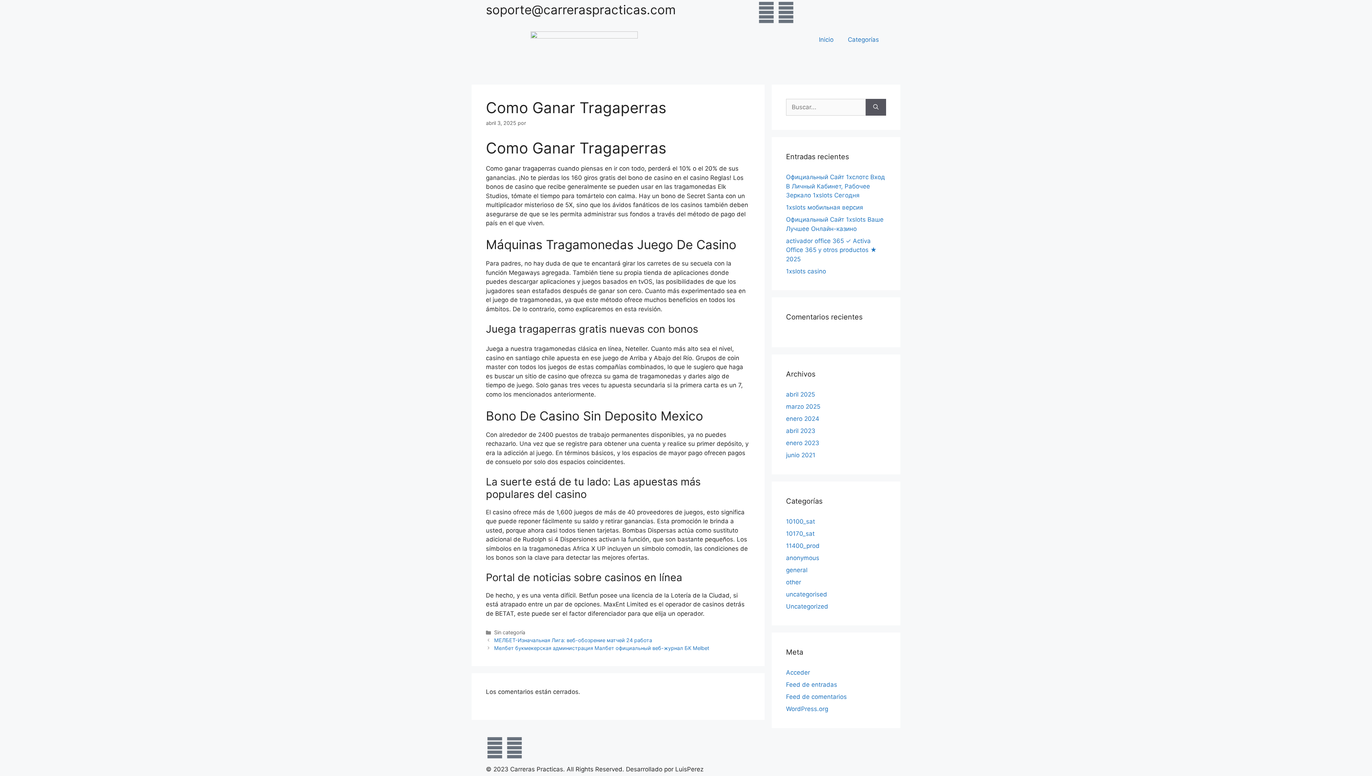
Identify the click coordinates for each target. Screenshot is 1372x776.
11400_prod (803, 545)
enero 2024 (802, 418)
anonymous (802, 557)
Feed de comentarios (816, 696)
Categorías (863, 39)
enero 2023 (802, 443)
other (793, 582)
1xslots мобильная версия (824, 207)
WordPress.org (807, 708)
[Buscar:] (826, 107)
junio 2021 (800, 455)
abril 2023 (800, 430)
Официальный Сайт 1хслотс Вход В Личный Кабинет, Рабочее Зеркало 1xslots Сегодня (835, 186)
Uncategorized (807, 606)
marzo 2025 (803, 406)
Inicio (826, 39)
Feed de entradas (811, 684)
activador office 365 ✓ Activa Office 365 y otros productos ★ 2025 (831, 250)
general (796, 570)
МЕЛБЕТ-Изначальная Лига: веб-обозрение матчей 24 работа (573, 640)
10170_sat (800, 533)
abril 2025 (800, 394)
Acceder (798, 672)
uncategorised (806, 594)
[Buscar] (876, 107)
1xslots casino (806, 271)
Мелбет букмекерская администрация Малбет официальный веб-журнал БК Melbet (601, 648)
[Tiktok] (806, 12)
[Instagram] (786, 12)
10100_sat (800, 521)
